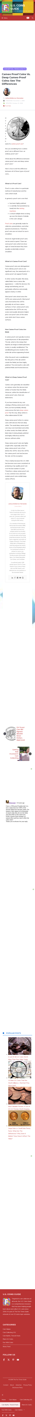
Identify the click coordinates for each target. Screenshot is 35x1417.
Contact (5, 1385)
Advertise (19, 1385)
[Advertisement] (17, 649)
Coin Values (13, 1400)
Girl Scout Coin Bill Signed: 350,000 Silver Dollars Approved (21, 733)
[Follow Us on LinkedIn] (18, 1360)
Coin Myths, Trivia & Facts (15, 69)
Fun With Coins (6, 1410)
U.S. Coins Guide (18, 7)
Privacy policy (27, 1385)
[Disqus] (17, 823)
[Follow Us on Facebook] (4, 1360)
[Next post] (30, 754)
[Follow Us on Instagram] (13, 1360)
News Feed (6, 1346)
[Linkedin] (12, 578)
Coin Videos (18, 1410)
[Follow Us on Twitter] (8, 1360)
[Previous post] (5, 734)
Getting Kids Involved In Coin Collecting (14, 754)
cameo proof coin (17, 144)
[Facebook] (15, 578)
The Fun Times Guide (19, 1379)
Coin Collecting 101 (26, 1400)
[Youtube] (20, 578)
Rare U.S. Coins (27, 1405)
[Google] (23, 578)
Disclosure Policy (17, 1387)
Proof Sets (8, 106)
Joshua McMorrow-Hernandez (14, 98)
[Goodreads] (17, 578)
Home (4, 1400)
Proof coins (9, 223)
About (12, 1385)
